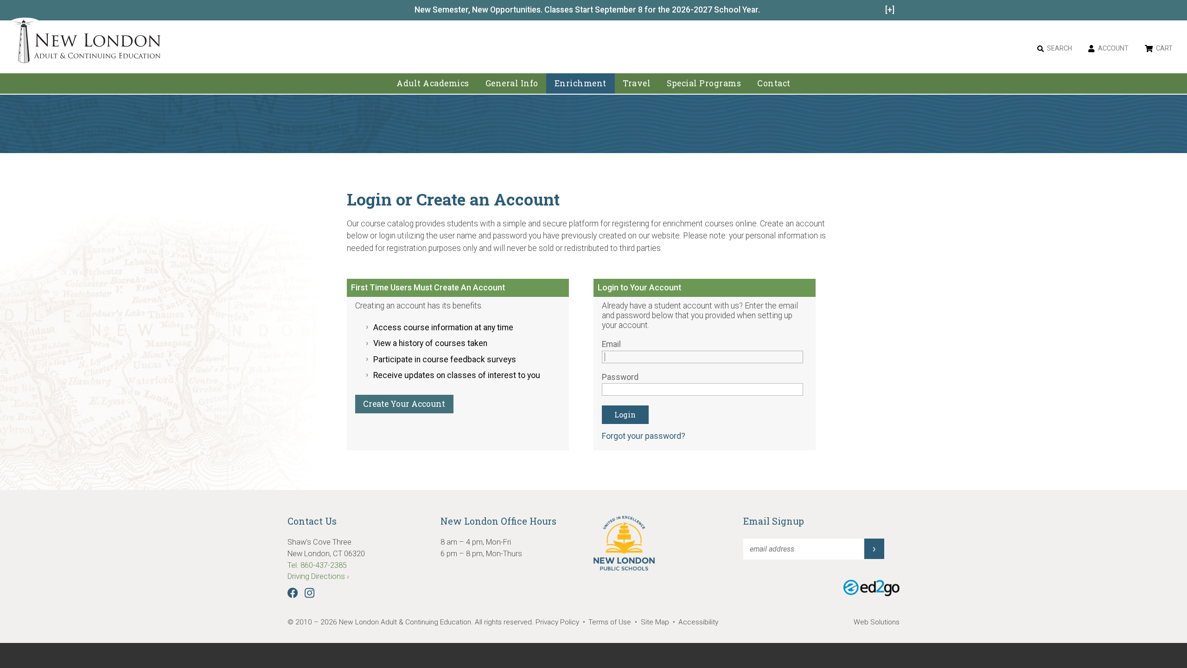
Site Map (655, 622)
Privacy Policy (557, 622)
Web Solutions (877, 622)
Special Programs (704, 83)
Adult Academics (432, 83)
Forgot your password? (643, 436)
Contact (774, 83)
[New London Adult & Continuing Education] (87, 42)
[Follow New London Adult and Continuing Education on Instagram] (312, 595)
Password (620, 377)
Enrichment (580, 83)
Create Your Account (404, 403)
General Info (511, 83)
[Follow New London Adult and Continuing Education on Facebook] (295, 595)
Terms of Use (609, 622)
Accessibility (698, 622)
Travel (637, 83)
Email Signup (773, 521)
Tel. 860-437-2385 (317, 565)
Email (611, 344)
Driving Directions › (318, 576)
